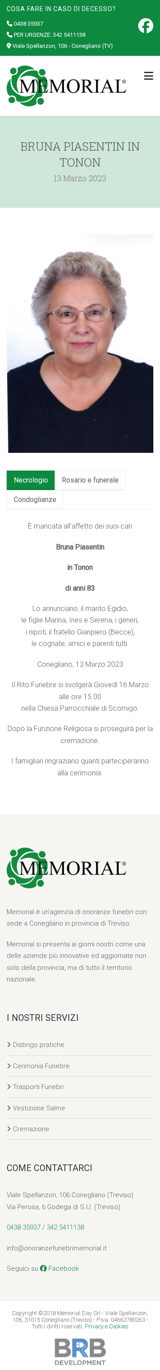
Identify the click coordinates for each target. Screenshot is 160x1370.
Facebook (63, 1269)
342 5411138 (69, 34)
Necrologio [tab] (31, 480)
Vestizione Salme (39, 1108)
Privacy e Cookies (106, 1326)
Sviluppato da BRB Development (80, 1352)
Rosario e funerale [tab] (90, 480)
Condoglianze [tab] (35, 499)
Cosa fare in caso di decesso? (61, 8)
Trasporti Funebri (38, 1087)
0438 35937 (28, 23)
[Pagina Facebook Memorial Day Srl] (145, 25)
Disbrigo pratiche (38, 1045)
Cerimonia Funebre (41, 1066)
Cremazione (31, 1129)
